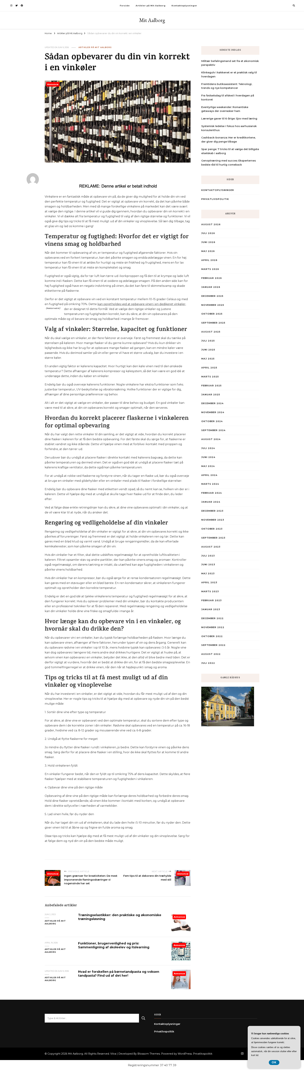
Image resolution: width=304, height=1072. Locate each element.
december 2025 (212, 296)
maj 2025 (207, 358)
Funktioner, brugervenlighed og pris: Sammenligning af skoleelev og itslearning (113, 945)
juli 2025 (208, 340)
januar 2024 (210, 502)
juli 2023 (208, 555)
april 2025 (209, 367)
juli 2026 (208, 233)
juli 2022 (208, 663)
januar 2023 (210, 609)
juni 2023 (208, 564)
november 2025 (212, 305)
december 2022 (212, 618)
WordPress (185, 1053)
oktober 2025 (211, 313)
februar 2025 (211, 385)
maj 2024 (208, 466)
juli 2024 (208, 448)
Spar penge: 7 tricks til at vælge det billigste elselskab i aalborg (230, 151)
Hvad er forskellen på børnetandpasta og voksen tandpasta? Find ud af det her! (118, 973)
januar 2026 (210, 287)
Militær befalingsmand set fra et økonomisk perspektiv (230, 63)
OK (274, 1062)
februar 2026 (211, 278)
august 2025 (210, 331)
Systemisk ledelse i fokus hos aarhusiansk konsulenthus (229, 128)
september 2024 (213, 430)
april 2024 (209, 475)
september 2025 (213, 322)
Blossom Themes (148, 1053)
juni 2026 (208, 242)
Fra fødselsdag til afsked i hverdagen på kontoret (227, 97)
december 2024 (212, 403)
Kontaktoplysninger (184, 5)
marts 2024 (210, 484)
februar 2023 (211, 600)
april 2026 (209, 260)
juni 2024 (208, 457)
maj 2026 (208, 251)
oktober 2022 (212, 636)
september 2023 (213, 537)
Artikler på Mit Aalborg (151, 5)
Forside (125, 5)
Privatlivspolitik (215, 199)
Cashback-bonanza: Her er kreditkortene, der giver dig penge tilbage (228, 139)
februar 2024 (211, 493)
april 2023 (209, 582)
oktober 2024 (212, 421)
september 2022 (213, 645)
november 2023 (212, 519)
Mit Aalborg (152, 20)
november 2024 (212, 412)
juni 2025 (208, 349)
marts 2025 (210, 376)
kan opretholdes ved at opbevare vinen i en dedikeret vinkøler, (141, 304)
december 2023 (212, 511)
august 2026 (211, 224)
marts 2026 (210, 269)
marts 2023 (210, 591)
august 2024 (211, 439)
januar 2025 (210, 394)
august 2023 (210, 546)
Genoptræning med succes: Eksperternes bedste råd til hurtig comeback (228, 162)
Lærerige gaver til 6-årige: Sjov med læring (229, 118)
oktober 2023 (211, 528)
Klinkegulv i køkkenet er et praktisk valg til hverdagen (229, 74)
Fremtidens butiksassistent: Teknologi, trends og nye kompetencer (226, 86)
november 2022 (212, 627)
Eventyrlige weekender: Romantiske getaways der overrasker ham (224, 109)
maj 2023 (207, 573)
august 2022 (211, 654)
